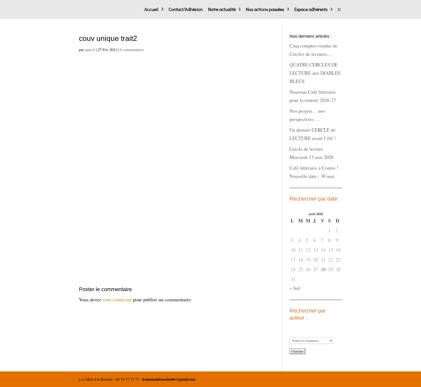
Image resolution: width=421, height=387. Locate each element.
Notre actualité (222, 10)
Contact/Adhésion (186, 10)
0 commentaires (132, 49)
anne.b (90, 49)
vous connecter (117, 299)
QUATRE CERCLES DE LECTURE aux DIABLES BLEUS (315, 72)
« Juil (294, 288)
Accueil (151, 10)
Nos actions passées (265, 10)
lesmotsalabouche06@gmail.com (168, 379)
